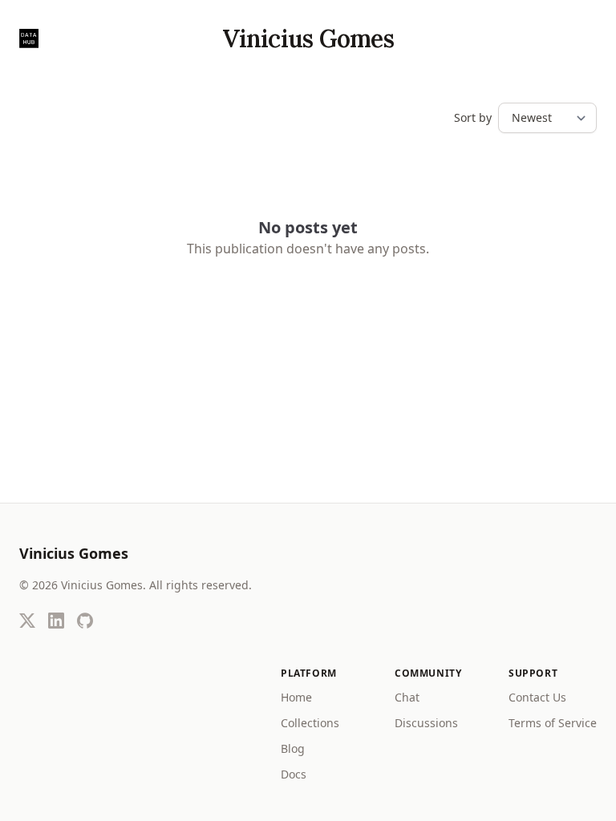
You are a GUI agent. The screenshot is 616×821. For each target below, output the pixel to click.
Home (296, 697)
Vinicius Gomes (308, 38)
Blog (293, 748)
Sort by (473, 117)
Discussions (426, 722)
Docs (293, 774)
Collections (310, 722)
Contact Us (537, 697)
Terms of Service (553, 722)
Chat (407, 697)
